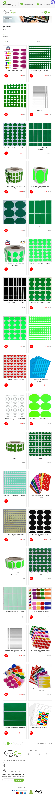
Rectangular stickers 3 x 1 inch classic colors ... (40, 226)
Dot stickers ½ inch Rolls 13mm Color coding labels (15, 264)
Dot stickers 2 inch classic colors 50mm (15, 225)
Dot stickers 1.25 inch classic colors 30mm (40, 535)
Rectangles (6, 32)
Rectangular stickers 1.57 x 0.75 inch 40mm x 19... (40, 496)
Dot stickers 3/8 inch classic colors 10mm (40, 71)
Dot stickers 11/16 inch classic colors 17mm (40, 573)
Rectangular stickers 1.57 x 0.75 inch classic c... (40, 148)
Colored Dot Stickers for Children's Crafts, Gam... (40, 612)
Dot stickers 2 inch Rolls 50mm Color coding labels (40, 187)
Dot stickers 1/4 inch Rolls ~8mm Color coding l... (15, 187)
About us (43, 754)
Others (6, 34)
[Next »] (21, 743)
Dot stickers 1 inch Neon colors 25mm (15, 341)
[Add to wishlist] (16, 67)
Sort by (38, 41)
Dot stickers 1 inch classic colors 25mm (40, 302)
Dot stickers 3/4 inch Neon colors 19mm (40, 263)
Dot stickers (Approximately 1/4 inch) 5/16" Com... (40, 651)
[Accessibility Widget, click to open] (53, 2)
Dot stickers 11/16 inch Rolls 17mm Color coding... (15, 457)
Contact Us (31, 754)
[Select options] (13, 67)
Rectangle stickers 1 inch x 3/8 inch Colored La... (15, 303)
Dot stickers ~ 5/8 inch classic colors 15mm (40, 457)
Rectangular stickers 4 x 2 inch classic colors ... (15, 728)
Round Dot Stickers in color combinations (40, 689)
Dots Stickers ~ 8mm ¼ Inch (15, 70)
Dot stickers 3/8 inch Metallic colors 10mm (15, 535)
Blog (48, 754)
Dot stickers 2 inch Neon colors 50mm (40, 418)
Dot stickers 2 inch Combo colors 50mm (15, 689)
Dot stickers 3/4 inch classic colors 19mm (14, 147)
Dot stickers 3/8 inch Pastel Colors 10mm (14, 495)
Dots (4, 29)
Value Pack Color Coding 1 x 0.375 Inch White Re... (40, 110)
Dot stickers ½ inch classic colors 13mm (15, 109)
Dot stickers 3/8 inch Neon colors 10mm (40, 341)
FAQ (38, 754)
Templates (6, 36)
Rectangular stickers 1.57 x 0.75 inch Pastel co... (15, 612)
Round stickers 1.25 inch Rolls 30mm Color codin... (15, 573)
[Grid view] (5, 41)
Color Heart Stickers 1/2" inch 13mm (15, 379)
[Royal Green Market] (14, 753)
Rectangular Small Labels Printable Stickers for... (40, 380)
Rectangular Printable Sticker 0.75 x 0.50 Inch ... (40, 728)
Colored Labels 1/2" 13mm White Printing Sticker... (15, 419)
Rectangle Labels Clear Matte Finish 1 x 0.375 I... (15, 651)
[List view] (7, 41)
